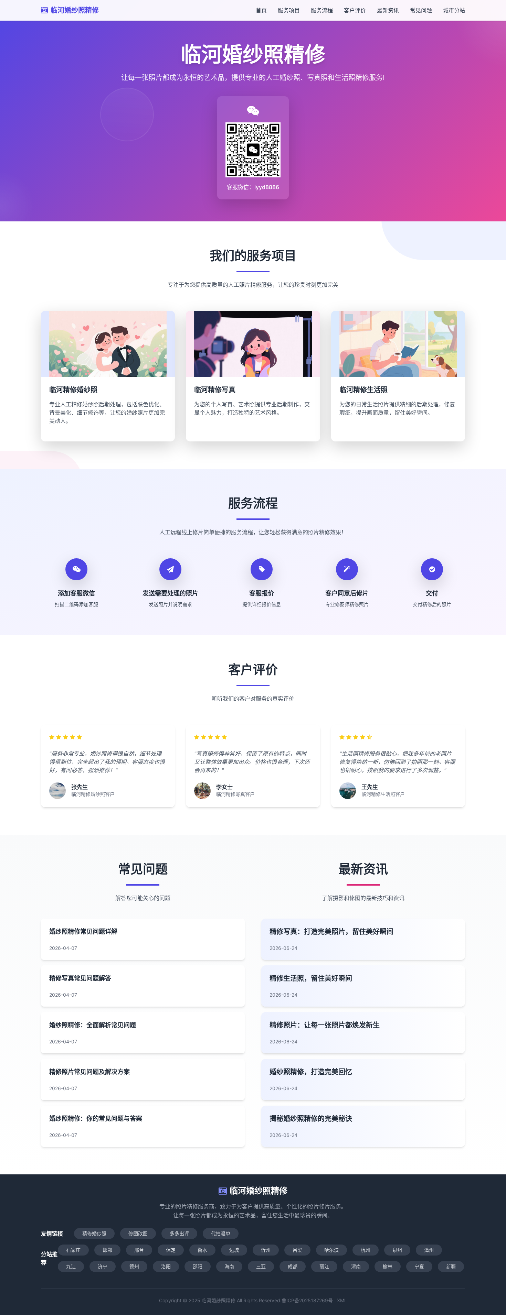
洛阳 (166, 1266)
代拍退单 (220, 1233)
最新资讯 (388, 10)
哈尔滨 (331, 1250)
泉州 (397, 1250)
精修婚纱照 (94, 1233)
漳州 (429, 1250)
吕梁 (297, 1250)
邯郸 (107, 1250)
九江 (71, 1266)
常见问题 (421, 10)
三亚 (261, 1266)
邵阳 (197, 1266)
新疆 (451, 1266)
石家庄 (73, 1250)
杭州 (365, 1250)
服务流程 (322, 10)
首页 (261, 10)
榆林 (387, 1266)
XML (342, 1300)
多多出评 (179, 1233)
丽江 (324, 1266)
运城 (234, 1250)
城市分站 (454, 10)
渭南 (356, 1266)
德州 (134, 1266)
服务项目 (289, 10)
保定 (171, 1250)
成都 (292, 1266)
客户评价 (355, 10)
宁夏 (419, 1266)
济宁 (102, 1266)
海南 (229, 1266)
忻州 (266, 1250)
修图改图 (138, 1233)
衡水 (202, 1250)
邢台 (139, 1250)
